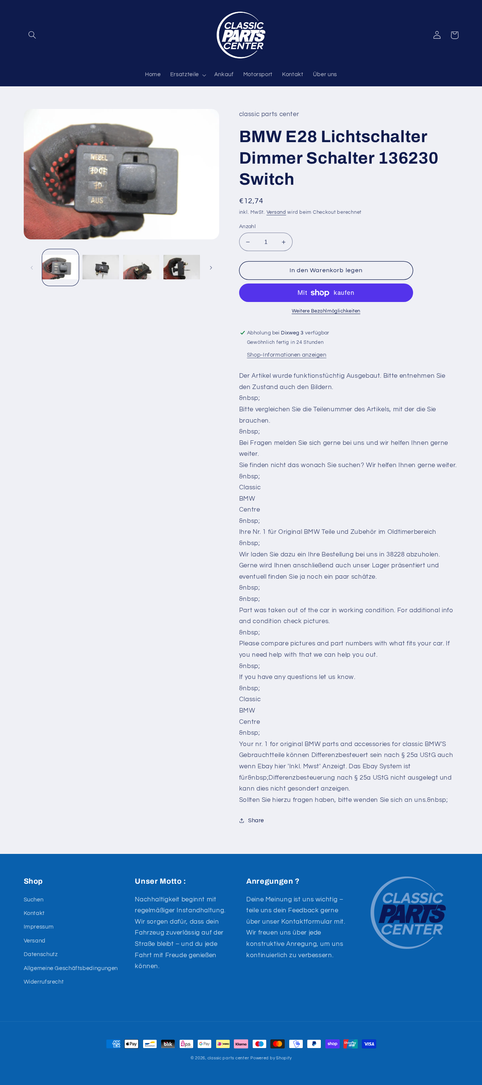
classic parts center (228, 1058)
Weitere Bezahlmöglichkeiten (326, 311)
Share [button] (256, 820)
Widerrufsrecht (44, 982)
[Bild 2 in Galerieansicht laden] (100, 267)
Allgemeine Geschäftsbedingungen (71, 968)
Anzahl (247, 226)
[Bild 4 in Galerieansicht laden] (181, 267)
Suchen (34, 900)
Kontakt (34, 913)
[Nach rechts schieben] (211, 267)
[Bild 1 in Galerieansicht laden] (60, 267)
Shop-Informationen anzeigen (286, 355)
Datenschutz (41, 954)
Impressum (39, 927)
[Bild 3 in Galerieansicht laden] (141, 267)
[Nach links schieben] (32, 267)
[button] (32, 35)
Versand (276, 212)
